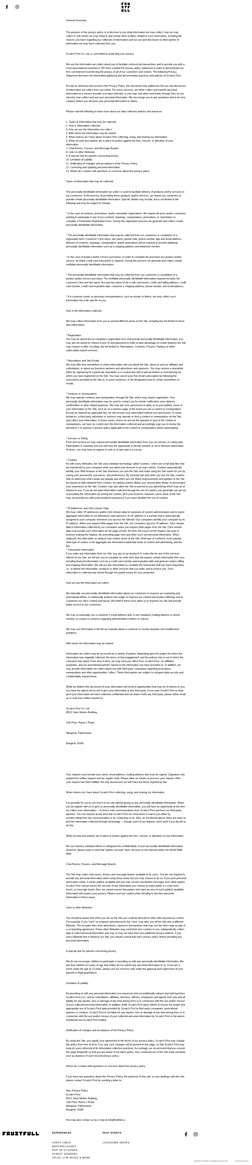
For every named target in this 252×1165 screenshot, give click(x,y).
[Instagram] (17, 7)
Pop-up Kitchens (64, 1150)
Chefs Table (61, 1142)
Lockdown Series (116, 1142)
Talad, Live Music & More (71, 1157)
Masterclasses (64, 1146)
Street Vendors (64, 1153)
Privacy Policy (242, 1161)
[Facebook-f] (7, 7)
